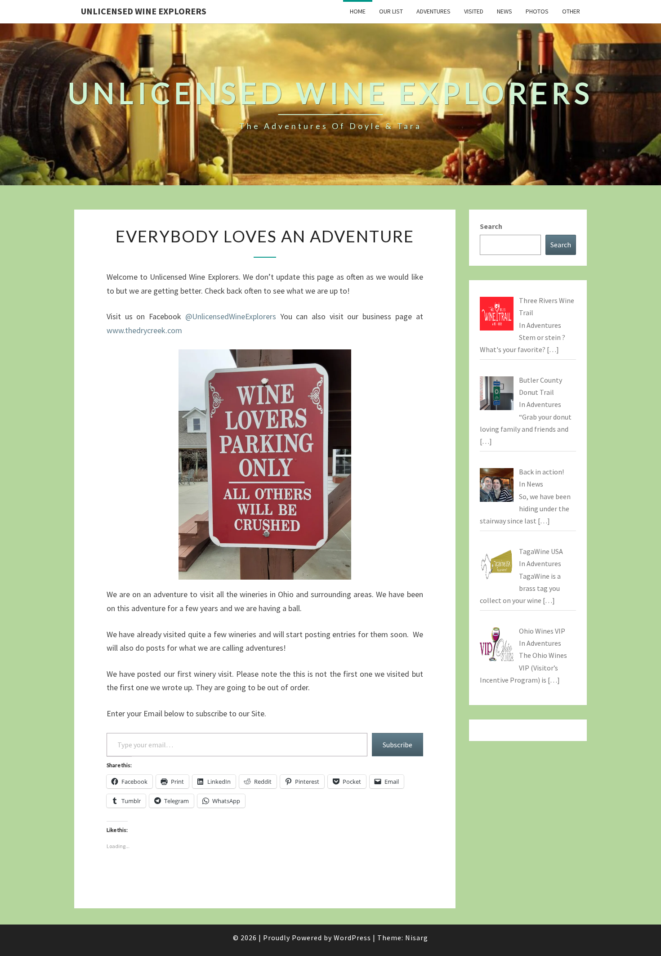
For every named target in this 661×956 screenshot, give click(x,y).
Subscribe (397, 744)
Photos (537, 11)
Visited (473, 11)
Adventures (433, 11)
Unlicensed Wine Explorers (143, 11)
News (504, 11)
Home (358, 11)
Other (571, 11)
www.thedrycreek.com (144, 330)
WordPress (352, 937)
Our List (391, 11)
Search (491, 226)
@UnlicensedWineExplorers (230, 316)
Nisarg (416, 937)
